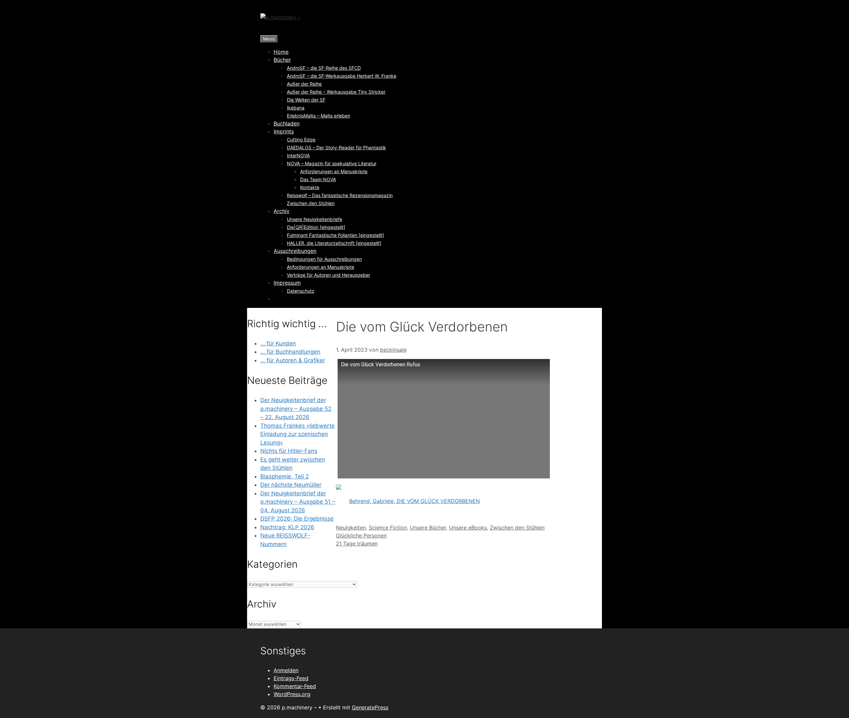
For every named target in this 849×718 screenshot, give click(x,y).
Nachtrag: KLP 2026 (287, 527)
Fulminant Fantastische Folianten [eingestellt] (335, 235)
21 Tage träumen (357, 543)
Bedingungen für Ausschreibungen (324, 259)
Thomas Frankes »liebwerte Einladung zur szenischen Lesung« (297, 434)
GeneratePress (370, 707)
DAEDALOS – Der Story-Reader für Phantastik (336, 147)
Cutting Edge (301, 139)
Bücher (282, 59)
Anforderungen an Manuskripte (333, 171)
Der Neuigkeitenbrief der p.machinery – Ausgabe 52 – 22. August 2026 (295, 408)
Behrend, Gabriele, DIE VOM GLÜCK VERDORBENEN (414, 501)
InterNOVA (298, 155)
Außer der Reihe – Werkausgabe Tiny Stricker (336, 92)
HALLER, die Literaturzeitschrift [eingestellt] (334, 243)
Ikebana (295, 107)
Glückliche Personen (361, 535)
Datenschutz (300, 291)
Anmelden (286, 670)
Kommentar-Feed (295, 686)
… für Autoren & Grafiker (292, 360)
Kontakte (309, 187)
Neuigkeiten (351, 527)
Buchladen (286, 123)
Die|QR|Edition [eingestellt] (316, 227)
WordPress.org (292, 694)
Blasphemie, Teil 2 (284, 476)
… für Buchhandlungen (290, 351)
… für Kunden (278, 343)
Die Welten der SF (306, 100)
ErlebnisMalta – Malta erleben (318, 115)
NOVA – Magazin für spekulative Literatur (331, 163)
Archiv (282, 211)
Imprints (284, 131)
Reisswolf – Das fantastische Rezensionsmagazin (340, 195)
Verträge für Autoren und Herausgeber (328, 275)
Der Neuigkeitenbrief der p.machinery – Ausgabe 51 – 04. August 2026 (297, 502)
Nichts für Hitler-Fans (288, 451)
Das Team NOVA (318, 179)
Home (281, 51)
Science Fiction (388, 527)
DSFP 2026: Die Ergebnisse (297, 518)
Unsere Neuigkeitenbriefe (314, 219)
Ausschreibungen (295, 251)
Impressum (287, 282)
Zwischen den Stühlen (311, 203)
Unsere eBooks (468, 527)
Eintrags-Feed (291, 678)
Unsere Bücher (428, 527)
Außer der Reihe (304, 84)
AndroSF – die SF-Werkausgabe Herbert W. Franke (341, 76)
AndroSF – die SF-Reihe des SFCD (324, 68)
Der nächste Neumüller (290, 484)
